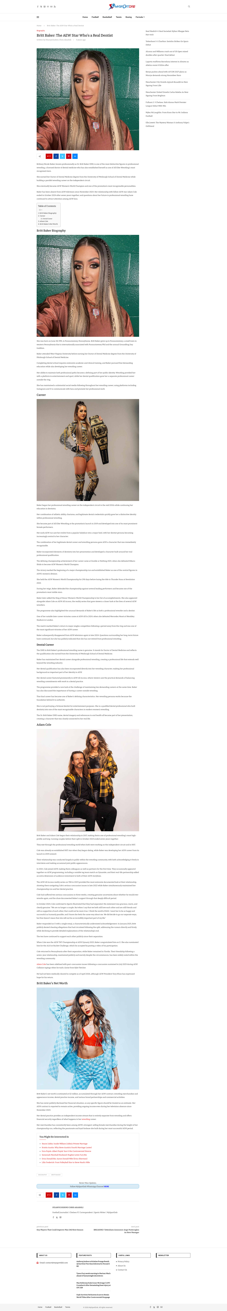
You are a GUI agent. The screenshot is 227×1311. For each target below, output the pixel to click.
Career (42, 216)
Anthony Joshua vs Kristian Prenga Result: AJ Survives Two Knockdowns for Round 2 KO (93, 1263)
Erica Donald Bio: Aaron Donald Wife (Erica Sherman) (64, 1159)
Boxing (129, 17)
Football (95, 17)
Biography (42, 1175)
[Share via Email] (75, 156)
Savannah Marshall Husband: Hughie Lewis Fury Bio (64, 1155)
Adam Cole (44, 221)
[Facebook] (38, 7)
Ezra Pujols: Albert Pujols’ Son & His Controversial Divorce (66, 1151)
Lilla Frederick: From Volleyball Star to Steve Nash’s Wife (66, 1162)
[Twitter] (41, 7)
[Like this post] (50, 156)
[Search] (189, 7)
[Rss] (55, 7)
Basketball (107, 17)
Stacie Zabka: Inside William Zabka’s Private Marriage (64, 1144)
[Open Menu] (38, 17)
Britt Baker (55, 1175)
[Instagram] (44, 7)
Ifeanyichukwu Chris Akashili (67, 1207)
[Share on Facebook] (56, 156)
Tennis (119, 17)
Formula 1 (140, 17)
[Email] (51, 7)
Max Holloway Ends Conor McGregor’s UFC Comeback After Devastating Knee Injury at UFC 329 (93, 1285)
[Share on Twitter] (62, 156)
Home (85, 17)
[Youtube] (48, 7)
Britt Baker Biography (48, 213)
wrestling (86, 1119)
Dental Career (47, 219)
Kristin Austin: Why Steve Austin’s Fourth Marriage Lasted (67, 1147)
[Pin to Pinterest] (68, 156)
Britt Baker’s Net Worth (49, 224)
